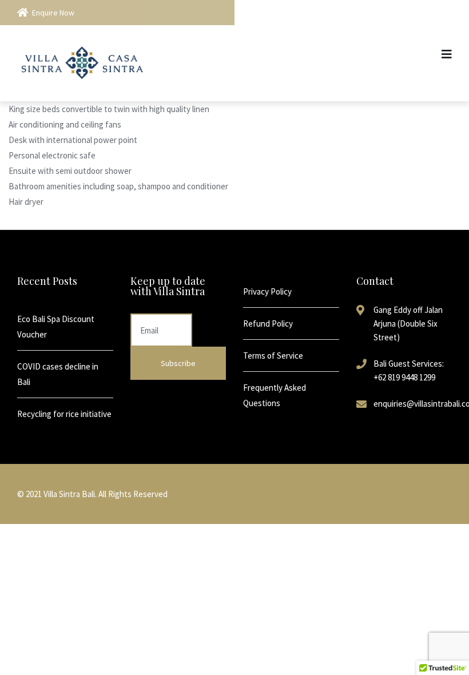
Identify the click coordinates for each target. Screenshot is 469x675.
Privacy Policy (267, 291)
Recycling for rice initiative (64, 413)
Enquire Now (53, 12)
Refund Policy (268, 323)
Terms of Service (273, 355)
